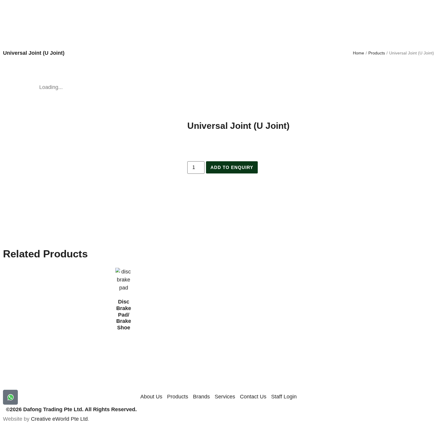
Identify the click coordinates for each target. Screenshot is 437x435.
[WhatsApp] (10, 397)
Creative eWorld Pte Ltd (59, 419)
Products (376, 53)
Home (358, 53)
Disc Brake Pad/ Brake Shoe (123, 314)
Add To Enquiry (231, 167)
